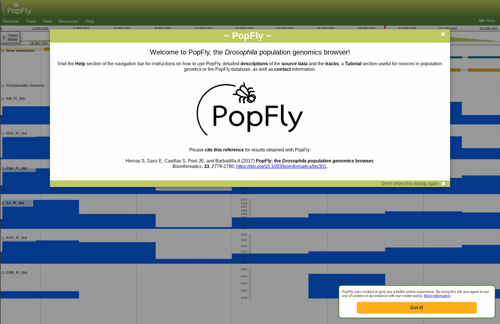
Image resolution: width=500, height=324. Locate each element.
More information (437, 296)
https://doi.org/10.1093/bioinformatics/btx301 (281, 166)
